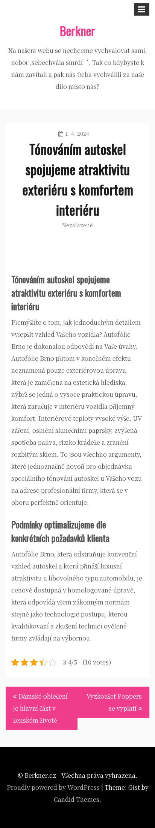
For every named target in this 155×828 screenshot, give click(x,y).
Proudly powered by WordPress (53, 787)
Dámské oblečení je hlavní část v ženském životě (40, 708)
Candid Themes (76, 799)
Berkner (77, 30)
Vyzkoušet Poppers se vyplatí (114, 702)
